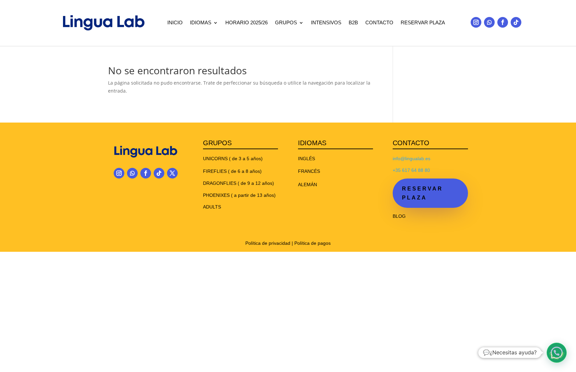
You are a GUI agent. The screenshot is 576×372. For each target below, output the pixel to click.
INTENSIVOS (326, 22)
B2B (353, 22)
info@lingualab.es (411, 158)
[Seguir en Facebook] (502, 22)
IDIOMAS (200, 22)
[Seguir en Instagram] (476, 22)
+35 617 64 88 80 (411, 170)
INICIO (175, 22)
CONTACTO (379, 22)
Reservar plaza (422, 193)
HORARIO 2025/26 (246, 22)
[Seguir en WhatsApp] (489, 22)
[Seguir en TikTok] (516, 22)
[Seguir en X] (172, 173)
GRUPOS (286, 22)
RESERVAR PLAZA (423, 22)
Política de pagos (312, 243)
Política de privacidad (267, 243)
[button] (557, 353)
